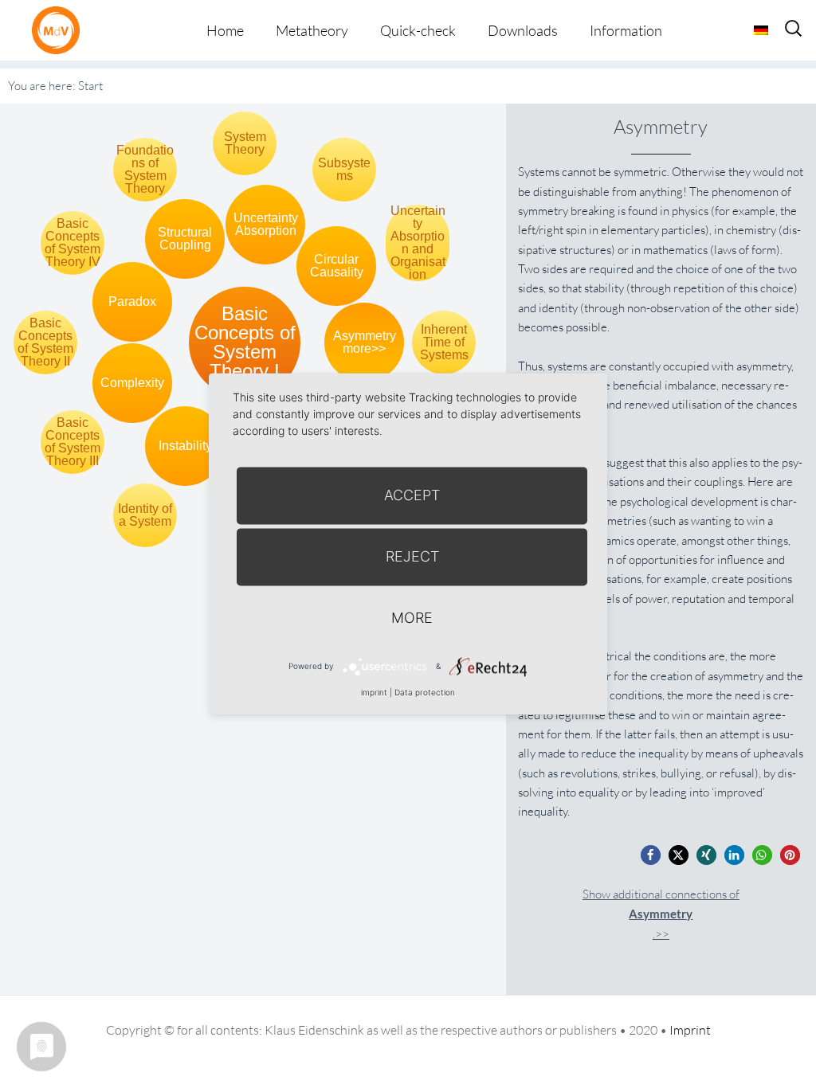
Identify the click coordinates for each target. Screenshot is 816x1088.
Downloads (523, 30)
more (412, 617)
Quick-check (418, 30)
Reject (412, 556)
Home (225, 30)
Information (626, 30)
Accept (412, 495)
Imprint (690, 1030)
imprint (374, 692)
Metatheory (312, 30)
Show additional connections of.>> (661, 913)
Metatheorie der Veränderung (60, 30)
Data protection (424, 692)
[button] (651, 855)
